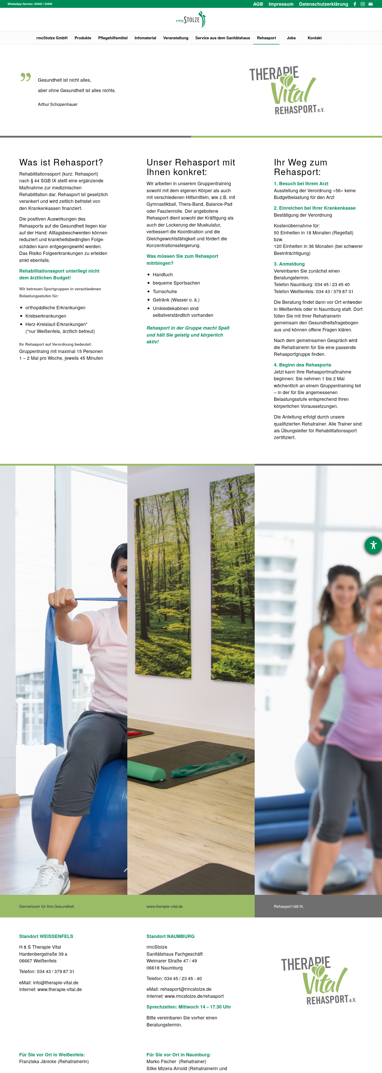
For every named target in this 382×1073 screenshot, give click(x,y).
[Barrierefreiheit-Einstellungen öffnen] (373, 545)
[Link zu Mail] (370, 4)
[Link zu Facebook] (355, 4)
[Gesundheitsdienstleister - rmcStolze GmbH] (191, 19)
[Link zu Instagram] (362, 4)
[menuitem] (258, 4)
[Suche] (337, 37)
